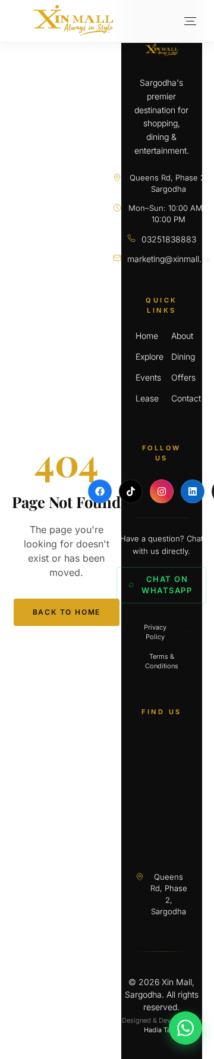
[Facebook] (100, 491)
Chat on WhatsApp (166, 585)
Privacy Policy (155, 632)
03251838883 (168, 239)
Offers (179, 377)
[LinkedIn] (192, 491)
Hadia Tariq (161, 1030)
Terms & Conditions (161, 661)
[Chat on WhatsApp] (185, 1028)
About (179, 336)
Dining (179, 356)
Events (144, 377)
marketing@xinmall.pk (168, 259)
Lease (144, 398)
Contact (179, 398)
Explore (144, 356)
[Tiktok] (131, 491)
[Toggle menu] (190, 21)
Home (144, 336)
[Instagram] (162, 491)
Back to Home (67, 612)
